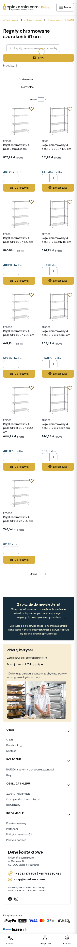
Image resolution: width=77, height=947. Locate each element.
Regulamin (49, 625)
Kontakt (11, 751)
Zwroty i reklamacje (18, 793)
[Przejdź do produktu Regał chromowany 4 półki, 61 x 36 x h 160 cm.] (58, 121)
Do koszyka (22, 187)
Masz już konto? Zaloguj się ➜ (25, 664)
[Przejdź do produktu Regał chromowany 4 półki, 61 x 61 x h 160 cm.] (58, 307)
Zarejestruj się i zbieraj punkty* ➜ (27, 657)
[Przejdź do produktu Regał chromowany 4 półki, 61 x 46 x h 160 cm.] (19, 214)
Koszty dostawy (16, 823)
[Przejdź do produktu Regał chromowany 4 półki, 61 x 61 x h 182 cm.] (58, 400)
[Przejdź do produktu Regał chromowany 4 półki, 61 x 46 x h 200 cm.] (19, 307)
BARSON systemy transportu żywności (30, 769)
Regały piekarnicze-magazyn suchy (35, 48)
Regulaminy (13, 804)
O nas (9, 740)
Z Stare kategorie (33, 20)
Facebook (12, 745)
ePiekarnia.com (11, 20)
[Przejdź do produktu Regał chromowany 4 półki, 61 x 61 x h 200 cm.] (19, 493)
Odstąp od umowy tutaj (21, 799)
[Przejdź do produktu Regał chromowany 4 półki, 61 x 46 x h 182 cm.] (58, 214)
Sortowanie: (26, 79)
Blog (8, 775)
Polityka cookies (16, 840)
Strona (33, 99)
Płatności (12, 829)
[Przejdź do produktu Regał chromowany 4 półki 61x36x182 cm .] (19, 121)
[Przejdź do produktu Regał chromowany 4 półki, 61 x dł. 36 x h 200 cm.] (19, 400)
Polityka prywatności (19, 834)
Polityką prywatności (45, 633)
